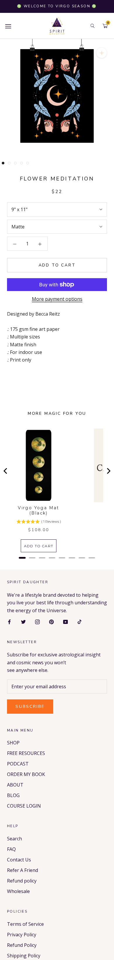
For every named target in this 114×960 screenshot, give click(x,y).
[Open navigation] (8, 25)
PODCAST (18, 764)
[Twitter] (23, 621)
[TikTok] (79, 621)
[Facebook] (9, 621)
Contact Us (19, 859)
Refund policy (22, 881)
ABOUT (15, 785)
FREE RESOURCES (26, 753)
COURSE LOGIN (24, 806)
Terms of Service (25, 924)
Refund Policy (22, 945)
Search (14, 838)
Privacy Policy (21, 934)
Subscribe (30, 706)
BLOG (13, 795)
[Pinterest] (51, 621)
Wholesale (18, 891)
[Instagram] (37, 621)
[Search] (92, 26)
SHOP (13, 742)
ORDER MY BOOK (26, 774)
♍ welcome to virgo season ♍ (57, 6)
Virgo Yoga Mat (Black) (38, 510)
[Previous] (6, 471)
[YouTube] (65, 621)
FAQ (11, 849)
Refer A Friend (22, 870)
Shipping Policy (23, 955)
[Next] (108, 471)
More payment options (57, 299)
